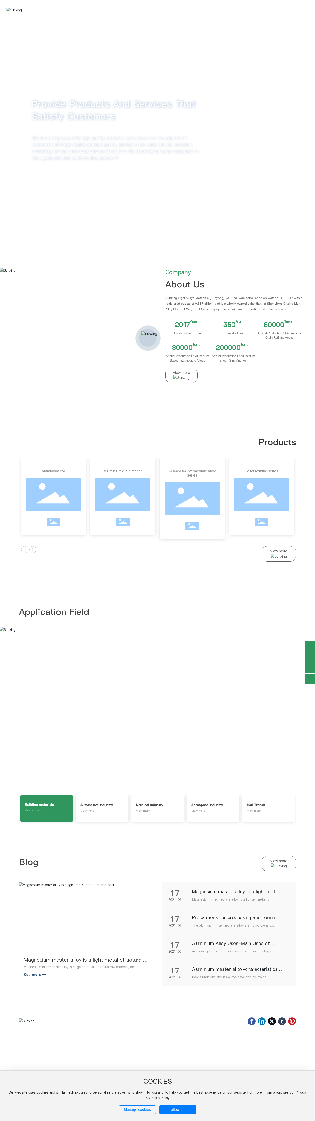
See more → (35, 974)
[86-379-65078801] (310, 646)
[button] (36, 236)
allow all (177, 1110)
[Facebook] (252, 1021)
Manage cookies (137, 1110)
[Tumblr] (282, 1021)
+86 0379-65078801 (261, 1056)
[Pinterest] (292, 1021)
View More (36, 719)
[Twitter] (272, 1021)
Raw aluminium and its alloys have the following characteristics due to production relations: (229, 979)
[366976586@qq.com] (310, 657)
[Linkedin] (262, 1021)
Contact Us (224, 1046)
